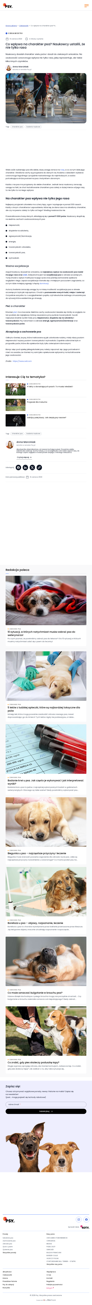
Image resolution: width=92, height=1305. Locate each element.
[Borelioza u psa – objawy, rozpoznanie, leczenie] (46, 900)
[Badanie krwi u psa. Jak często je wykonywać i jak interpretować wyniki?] (46, 759)
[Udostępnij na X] (32, 467)
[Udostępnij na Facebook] (18, 467)
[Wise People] (46, 1300)
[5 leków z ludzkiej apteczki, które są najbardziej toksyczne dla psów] (46, 686)
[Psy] (8, 5)
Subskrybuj (44, 1111)
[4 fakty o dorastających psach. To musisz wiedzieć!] (46, 390)
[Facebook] (86, 1219)
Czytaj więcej (23, 457)
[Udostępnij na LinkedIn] (25, 467)
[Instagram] (79, 1219)
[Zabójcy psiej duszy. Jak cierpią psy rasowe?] (46, 421)
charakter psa (17, 127)
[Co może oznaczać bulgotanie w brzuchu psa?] (46, 970)
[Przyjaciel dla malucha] (46, 406)
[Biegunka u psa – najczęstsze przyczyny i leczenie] (46, 830)
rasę (62, 169)
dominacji (43, 283)
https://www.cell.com (22, 361)
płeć (15, 312)
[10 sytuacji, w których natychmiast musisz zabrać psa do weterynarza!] (46, 611)
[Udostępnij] (39, 467)
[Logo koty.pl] (84, 1227)
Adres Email (13, 1104)
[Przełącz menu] (86, 6)
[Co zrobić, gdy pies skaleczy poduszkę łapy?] (46, 1040)
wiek (25, 275)
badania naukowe (33, 127)
